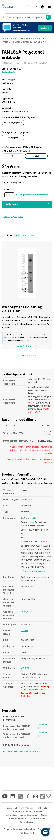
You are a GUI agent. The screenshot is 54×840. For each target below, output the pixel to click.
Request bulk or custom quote (34, 194)
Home (5, 38)
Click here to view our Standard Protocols (22, 751)
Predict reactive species (33, 571)
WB (24, 235)
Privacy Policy (26, 808)
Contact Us (12, 808)
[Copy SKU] (29, 151)
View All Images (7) (27, 346)
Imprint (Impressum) (29, 815)
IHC (32, 235)
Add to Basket (12, 204)
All (17, 235)
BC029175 (45, 542)
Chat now (44, 28)
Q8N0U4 (25, 668)
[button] (45, 832)
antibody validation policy (18, 340)
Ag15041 (32, 518)
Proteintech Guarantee (12, 217)
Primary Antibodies (32, 38)
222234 (24, 630)
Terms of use (41, 808)
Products (15, 38)
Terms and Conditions (21, 811)
